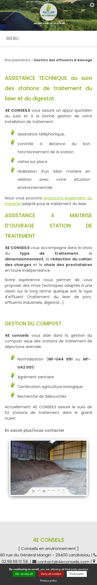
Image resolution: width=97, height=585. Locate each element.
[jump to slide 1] (38, 491)
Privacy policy (48, 580)
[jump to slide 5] (58, 491)
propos (50, 198)
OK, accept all (24, 573)
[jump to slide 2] (43, 491)
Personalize (77, 573)
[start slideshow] (29, 491)
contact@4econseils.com (63, 561)
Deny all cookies (51, 573)
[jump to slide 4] (53, 491)
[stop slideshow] (68, 491)
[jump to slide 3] (48, 491)
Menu (12, 38)
